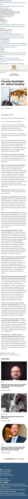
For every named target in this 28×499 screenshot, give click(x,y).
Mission (8, 52)
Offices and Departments (19, 54)
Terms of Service (12, 493)
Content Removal (8, 495)
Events (8, 480)
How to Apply (9, 34)
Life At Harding (5, 14)
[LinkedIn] (4, 482)
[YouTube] (6, 482)
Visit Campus (20, 36)
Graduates (12, 60)
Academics (3, 2)
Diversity (2, 56)
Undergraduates (4, 60)
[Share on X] (23, 88)
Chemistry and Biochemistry (12, 354)
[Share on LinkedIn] (25, 88)
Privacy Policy (4, 493)
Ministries (12, 52)
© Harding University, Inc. (21, 495)
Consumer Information (10, 489)
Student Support (9, 45)
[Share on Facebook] (20, 88)
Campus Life (18, 45)
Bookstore (7, 484)
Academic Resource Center (13, 43)
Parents (17, 60)
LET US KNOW (19, 459)
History (24, 52)
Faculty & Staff (5, 79)
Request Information (5, 6)
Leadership (8, 54)
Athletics (14, 47)
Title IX (2, 489)
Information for (6, 10)
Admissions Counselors (17, 37)
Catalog (2, 28)
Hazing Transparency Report (8, 491)
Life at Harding (22, 2)
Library (2, 484)
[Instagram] (3, 482)
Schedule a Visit (15, 6)
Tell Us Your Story (14, 75)
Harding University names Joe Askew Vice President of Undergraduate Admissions (13, 386)
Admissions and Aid (11, 2)
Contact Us (3, 480)
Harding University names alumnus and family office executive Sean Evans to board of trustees (13, 448)
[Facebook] (0, 482)
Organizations (8, 47)
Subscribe (14, 74)
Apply (22, 6)
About (1, 4)
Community (19, 52)
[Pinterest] (7, 482)
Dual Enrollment (12, 36)
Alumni (22, 60)
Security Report (21, 489)
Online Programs (19, 26)
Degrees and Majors (11, 24)
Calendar (2, 54)
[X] (1, 482)
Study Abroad (11, 26)
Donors (2, 61)
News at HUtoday (15, 484)
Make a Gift (5, 8)
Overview (2, 24)
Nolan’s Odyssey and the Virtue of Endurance (12, 417)
